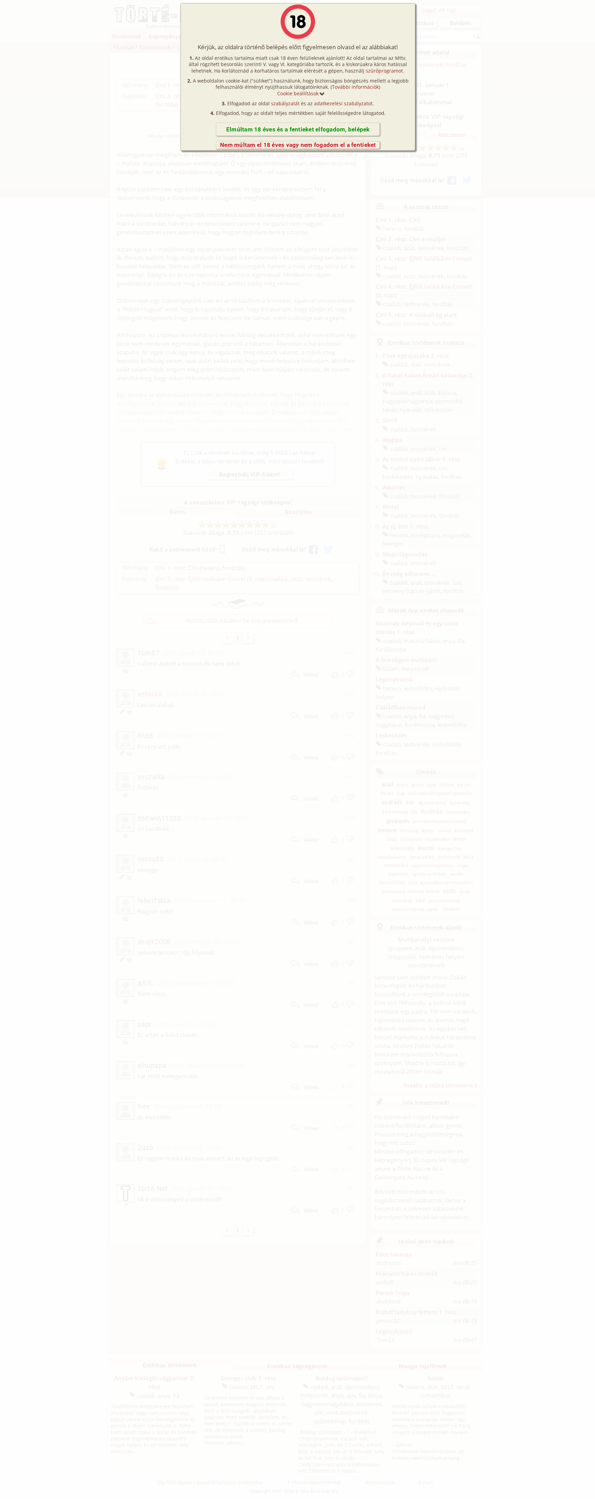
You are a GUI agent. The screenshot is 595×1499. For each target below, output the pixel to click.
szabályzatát (285, 103)
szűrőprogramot (384, 70)
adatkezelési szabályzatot (343, 103)
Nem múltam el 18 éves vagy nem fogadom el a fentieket (298, 144)
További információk (355, 87)
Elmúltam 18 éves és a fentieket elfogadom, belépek (298, 129)
